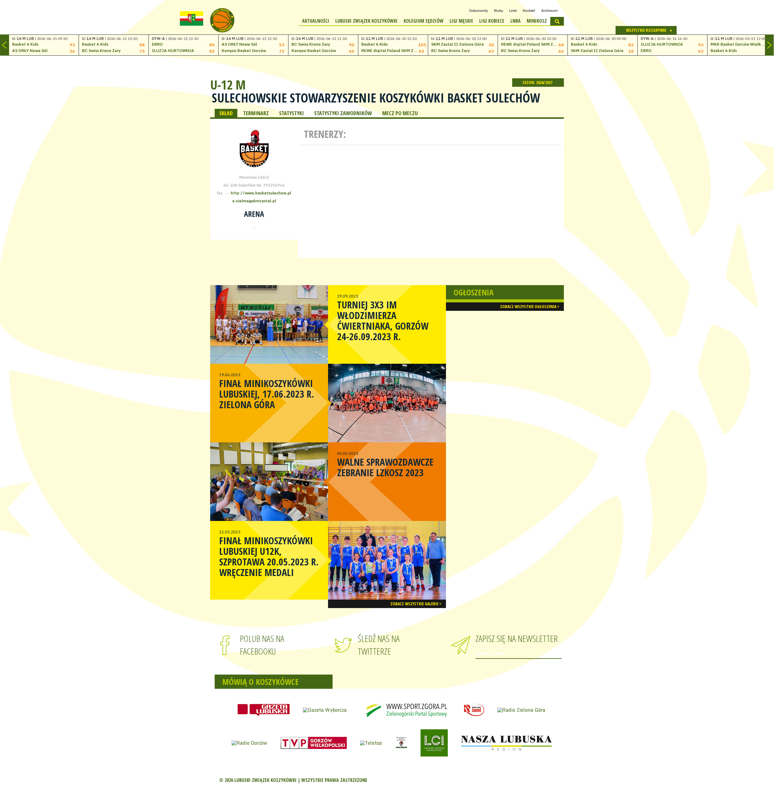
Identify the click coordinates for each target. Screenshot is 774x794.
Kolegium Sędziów (424, 21)
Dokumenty (478, 10)
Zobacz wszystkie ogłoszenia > (529, 306)
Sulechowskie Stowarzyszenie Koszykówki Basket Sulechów (376, 97)
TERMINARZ (256, 113)
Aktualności (315, 21)
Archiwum (549, 10)
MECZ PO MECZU (400, 113)
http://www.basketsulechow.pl (261, 193)
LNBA (515, 21)
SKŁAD (226, 113)
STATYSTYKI (291, 113)
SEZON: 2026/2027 (537, 82)
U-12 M (228, 84)
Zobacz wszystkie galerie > (415, 604)
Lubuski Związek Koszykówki (366, 21)
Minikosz (537, 21)
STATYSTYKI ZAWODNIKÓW (343, 113)
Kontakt (529, 10)
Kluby (498, 10)
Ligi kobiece (491, 21)
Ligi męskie (461, 21)
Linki (513, 10)
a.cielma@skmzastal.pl (254, 200)
